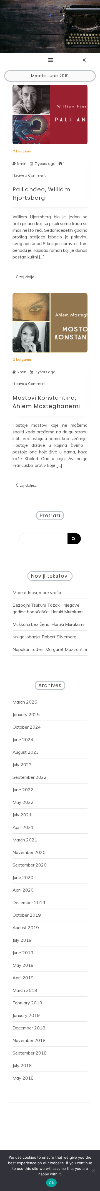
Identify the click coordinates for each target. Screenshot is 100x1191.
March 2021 (24, 840)
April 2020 (23, 890)
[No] (93, 1170)
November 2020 (29, 852)
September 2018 (29, 1053)
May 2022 (23, 802)
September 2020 (29, 865)
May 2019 (23, 965)
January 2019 (26, 1015)
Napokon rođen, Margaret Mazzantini (49, 649)
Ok (51, 1182)
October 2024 (26, 727)
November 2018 (29, 1040)
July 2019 (22, 940)
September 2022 (29, 777)
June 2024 (22, 739)
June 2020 (22, 877)
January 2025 (26, 714)
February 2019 (27, 1002)
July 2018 (22, 1065)
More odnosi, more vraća (36, 592)
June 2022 (22, 789)
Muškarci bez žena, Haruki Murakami (48, 624)
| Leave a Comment (29, 175)
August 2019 (25, 927)
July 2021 (22, 814)
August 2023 (25, 752)
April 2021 (23, 827)
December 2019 (28, 902)
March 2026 (24, 702)
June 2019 (22, 952)
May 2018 (23, 1078)
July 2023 (22, 764)
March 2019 (24, 990)
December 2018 (28, 1028)
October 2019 (26, 915)
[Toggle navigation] (51, 60)
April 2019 (23, 977)
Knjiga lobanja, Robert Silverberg (44, 637)
